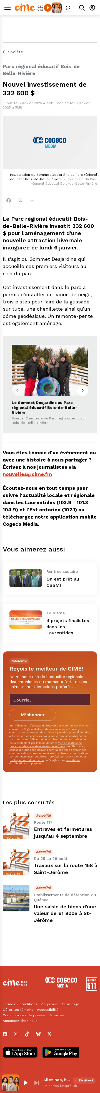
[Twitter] (20, 200)
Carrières (56, 1015)
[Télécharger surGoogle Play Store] (61, 1053)
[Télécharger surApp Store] (20, 1053)
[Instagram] (16, 1034)
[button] (25, 1082)
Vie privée (49, 1004)
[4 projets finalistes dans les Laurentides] (25, 619)
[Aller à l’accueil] (29, 9)
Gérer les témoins (18, 1010)
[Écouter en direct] (47, 7)
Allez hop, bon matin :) (57, 1079)
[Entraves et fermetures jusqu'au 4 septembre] (16, 826)
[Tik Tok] (27, 1034)
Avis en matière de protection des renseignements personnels (45, 744)
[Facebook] (8, 200)
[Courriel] (32, 200)
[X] (49, 1034)
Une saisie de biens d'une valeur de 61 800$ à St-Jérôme (65, 913)
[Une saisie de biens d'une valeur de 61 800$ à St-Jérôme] (16, 898)
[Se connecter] (92, 7)
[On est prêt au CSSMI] (25, 578)
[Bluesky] (38, 1034)
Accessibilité (48, 1010)
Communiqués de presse (24, 1015)
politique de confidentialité (26, 760)
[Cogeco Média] (61, 986)
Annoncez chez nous (20, 1021)
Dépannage (70, 1004)
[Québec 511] (91, 989)
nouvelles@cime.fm (27, 474)
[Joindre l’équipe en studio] (68, 8)
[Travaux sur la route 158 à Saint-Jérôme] (16, 862)
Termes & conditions (20, 1004)
